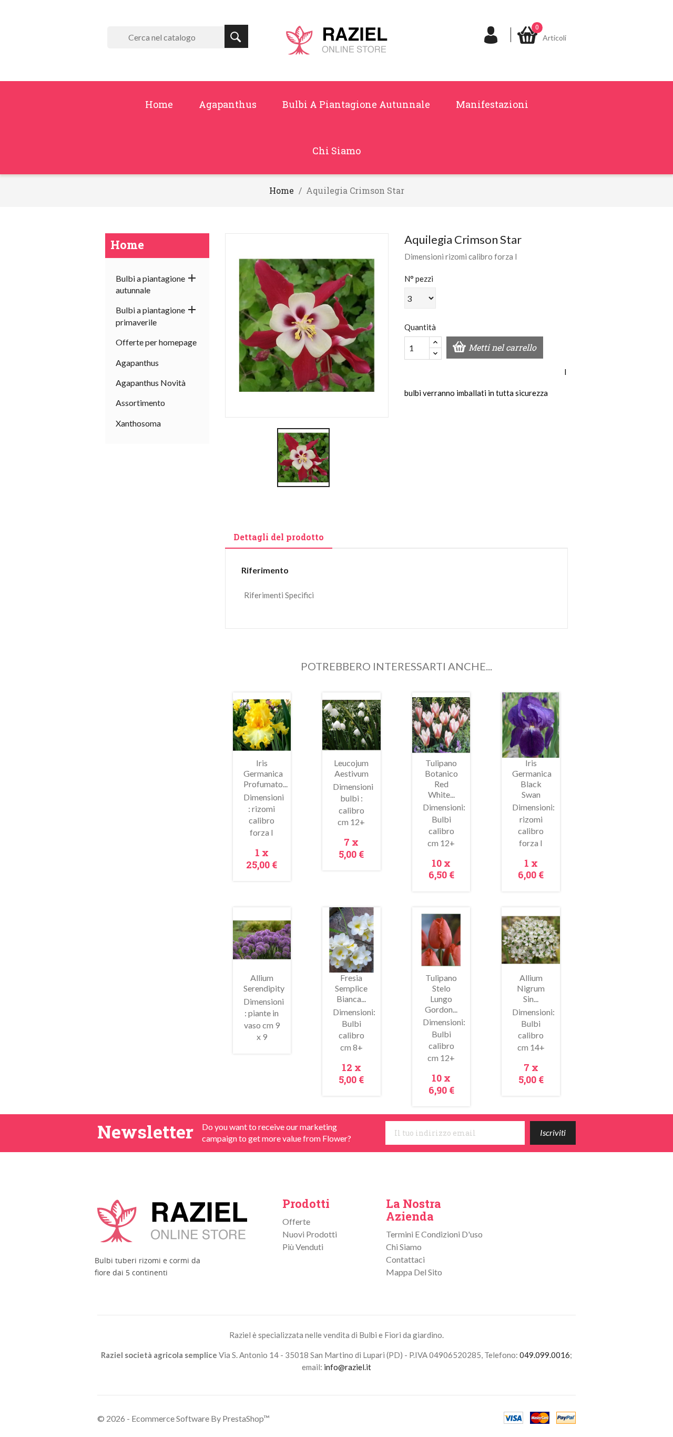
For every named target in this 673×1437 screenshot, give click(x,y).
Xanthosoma (138, 423)
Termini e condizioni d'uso (434, 1234)
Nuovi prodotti (309, 1234)
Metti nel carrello (502, 347)
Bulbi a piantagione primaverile (150, 315)
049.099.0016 (544, 1355)
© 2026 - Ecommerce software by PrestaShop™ (183, 1418)
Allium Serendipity (263, 983)
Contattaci (405, 1259)
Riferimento (265, 570)
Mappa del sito (414, 1272)
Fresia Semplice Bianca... (351, 988)
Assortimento (140, 403)
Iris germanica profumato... (265, 773)
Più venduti (302, 1247)
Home (159, 104)
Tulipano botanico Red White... (441, 778)
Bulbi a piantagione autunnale (356, 104)
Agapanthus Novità (151, 383)
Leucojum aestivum (351, 768)
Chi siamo (336, 150)
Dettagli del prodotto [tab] (278, 536)
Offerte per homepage (156, 342)
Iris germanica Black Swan (532, 778)
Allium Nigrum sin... (531, 988)
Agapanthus (228, 104)
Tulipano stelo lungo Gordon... (441, 993)
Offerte (296, 1221)
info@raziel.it (347, 1367)
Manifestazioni (492, 104)
